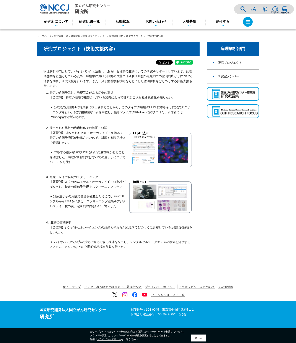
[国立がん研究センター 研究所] (75, 8)
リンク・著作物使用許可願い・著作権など (113, 287)
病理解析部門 (116, 36)
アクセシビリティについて (197, 287)
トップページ (44, 36)
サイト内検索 (243, 9)
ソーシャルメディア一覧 (168, 295)
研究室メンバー (228, 76)
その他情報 (225, 287)
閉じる (198, 337)
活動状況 (123, 21)
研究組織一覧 (89, 21)
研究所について (56, 21)
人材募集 (189, 21)
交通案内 (284, 9)
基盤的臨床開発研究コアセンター (89, 36)
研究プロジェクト (230, 62)
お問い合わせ (156, 21)
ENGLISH (275, 9)
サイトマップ (72, 287)
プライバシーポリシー (160, 287)
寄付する (222, 21)
